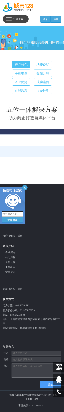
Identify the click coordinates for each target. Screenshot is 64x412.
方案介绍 (10, 199)
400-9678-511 (22, 305)
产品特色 (21, 65)
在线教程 (21, 90)
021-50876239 (27, 310)
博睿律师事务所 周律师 (33, 328)
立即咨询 (12, 220)
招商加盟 (10, 214)
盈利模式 (10, 204)
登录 (45, 19)
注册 (56, 19)
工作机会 (10, 267)
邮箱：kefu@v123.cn (14, 315)
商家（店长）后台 (13, 289)
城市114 (9, 219)
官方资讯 (10, 272)
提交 (50, 384)
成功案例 (42, 82)
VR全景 (43, 90)
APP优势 (21, 82)
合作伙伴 (10, 262)
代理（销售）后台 (13, 235)
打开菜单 (18, 19)
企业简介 (10, 252)
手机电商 (21, 73)
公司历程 (10, 257)
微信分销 (42, 73)
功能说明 (42, 65)
